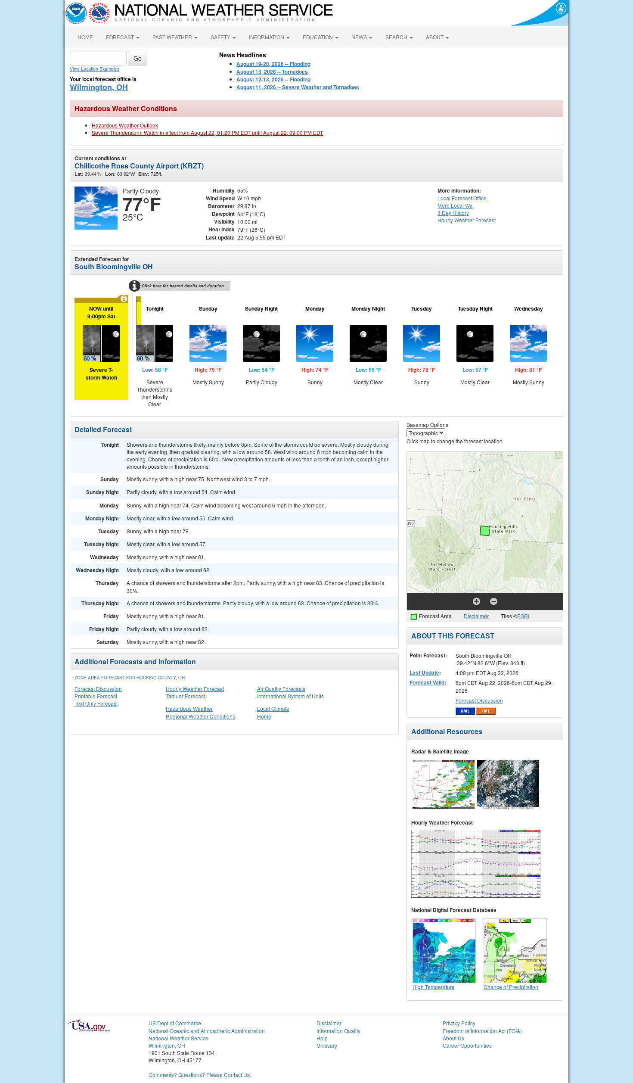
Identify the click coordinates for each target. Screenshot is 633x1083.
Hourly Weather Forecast (195, 688)
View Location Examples (94, 68)
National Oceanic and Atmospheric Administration (207, 1030)
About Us (453, 1038)
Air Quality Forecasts (281, 688)
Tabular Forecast (185, 696)
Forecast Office (462, 198)
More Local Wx (455, 205)
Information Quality (338, 1030)
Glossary (326, 1045)
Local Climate (273, 708)
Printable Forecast (95, 696)
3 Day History (453, 212)
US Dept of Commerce (175, 1023)
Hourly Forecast (467, 220)
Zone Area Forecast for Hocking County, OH (129, 678)
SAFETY (221, 36)
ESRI (523, 615)
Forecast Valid (427, 682)
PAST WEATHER (172, 36)
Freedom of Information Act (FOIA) (482, 1030)
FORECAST (120, 36)
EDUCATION (318, 36)
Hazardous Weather (189, 708)
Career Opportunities (467, 1045)
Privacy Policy (459, 1023)
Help (322, 1038)
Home (264, 716)
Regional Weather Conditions (200, 716)
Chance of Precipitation (511, 986)
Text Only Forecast (96, 703)
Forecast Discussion (98, 688)
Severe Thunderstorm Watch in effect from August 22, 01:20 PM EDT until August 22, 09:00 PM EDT (207, 132)
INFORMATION (267, 36)
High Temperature (434, 986)
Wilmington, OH (99, 87)
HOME (85, 36)
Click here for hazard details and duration (183, 286)
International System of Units (290, 696)
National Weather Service (178, 1038)
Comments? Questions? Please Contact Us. (200, 1074)
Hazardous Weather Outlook (125, 125)
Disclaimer (476, 615)
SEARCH (397, 36)
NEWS (359, 36)
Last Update (424, 672)
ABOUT (435, 36)
